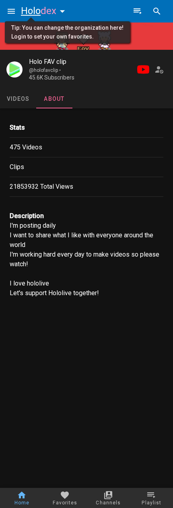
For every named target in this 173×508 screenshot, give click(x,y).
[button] (44, 10)
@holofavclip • (45, 70)
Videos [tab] (18, 99)
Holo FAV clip (47, 61)
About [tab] (54, 99)
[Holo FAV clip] (14, 69)
